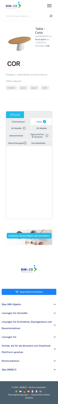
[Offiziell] (15, 114)
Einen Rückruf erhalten (31, 291)
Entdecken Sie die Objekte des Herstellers (29, 235)
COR (47, 45)
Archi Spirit (40, 39)
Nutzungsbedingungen (18, 394)
